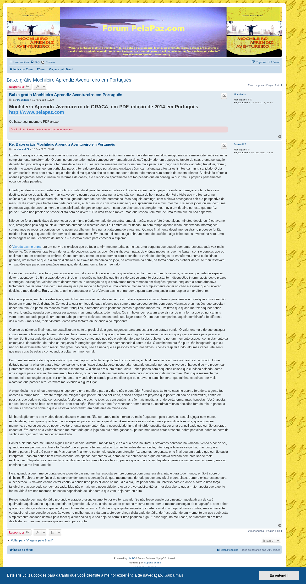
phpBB (132, 558)
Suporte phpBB (152, 562)
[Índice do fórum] (9, 8)
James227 (240, 144)
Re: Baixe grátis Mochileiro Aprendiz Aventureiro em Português (62, 144)
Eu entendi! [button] (279, 575)
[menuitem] (35, 62)
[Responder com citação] (224, 96)
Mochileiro (240, 94)
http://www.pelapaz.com (36, 112)
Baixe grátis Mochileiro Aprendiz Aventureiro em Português (69, 80)
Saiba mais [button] (174, 575)
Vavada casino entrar (27, 246)
